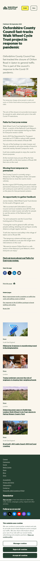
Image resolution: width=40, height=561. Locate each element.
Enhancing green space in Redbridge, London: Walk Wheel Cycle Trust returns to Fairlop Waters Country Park (19, 412)
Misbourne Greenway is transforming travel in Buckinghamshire (20, 347)
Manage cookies (20, 543)
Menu (33, 8)
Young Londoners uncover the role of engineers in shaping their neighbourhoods (19, 379)
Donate (25, 8)
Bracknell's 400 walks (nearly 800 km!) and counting (19, 445)
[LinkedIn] (29, 514)
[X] (10, 514)
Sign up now (7, 500)
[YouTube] (19, 514)
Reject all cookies (20, 549)
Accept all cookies (20, 555)
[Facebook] (5, 514)
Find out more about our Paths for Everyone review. (18, 259)
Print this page (7, 283)
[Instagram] (24, 514)
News (4, 339)
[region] (20, 540)
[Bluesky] (14, 514)
